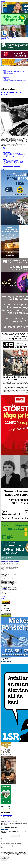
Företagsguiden (4, 596)
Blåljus (8, 71)
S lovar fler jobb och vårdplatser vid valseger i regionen (14, 156)
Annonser (3, 1)
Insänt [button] (4, 72)
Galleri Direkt (6, 78)
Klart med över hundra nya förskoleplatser (11, 166)
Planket (7, 73)
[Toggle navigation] (1, 41)
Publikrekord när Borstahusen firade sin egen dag (13, 162)
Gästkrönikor (12, 73)
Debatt (4, 73)
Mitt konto (5, 82)
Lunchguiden (6, 77)
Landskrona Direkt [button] (7, 79)
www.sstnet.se (3, 833)
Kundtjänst (24, 80)
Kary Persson (7, 821)
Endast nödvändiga (4, 858)
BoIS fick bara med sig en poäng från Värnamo (13, 161)
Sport (24, 71)
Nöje (18, 71)
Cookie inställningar (15, 836)
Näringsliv (15, 71)
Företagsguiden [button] (6, 74)
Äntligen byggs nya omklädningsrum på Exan (12, 153)
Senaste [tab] (4, 147)
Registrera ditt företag (17, 75)
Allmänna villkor (6, 80)
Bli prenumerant (18, 80)
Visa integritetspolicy (5, 857)
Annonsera (12, 80)
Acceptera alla (3, 859)
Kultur (11, 71)
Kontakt (4, 81)
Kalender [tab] (5, 148)
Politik (21, 71)
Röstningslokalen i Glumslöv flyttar (10, 160)
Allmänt (5, 71)
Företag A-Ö (6, 75)
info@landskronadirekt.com (6, 815)
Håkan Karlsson (13, 96)
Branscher (11, 75)
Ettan (4, 68)
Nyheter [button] (4, 70)
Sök (2, 847)
